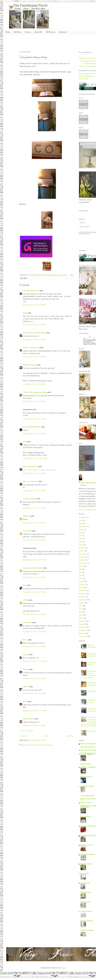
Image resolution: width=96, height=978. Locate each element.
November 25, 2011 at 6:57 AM (34, 560)
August (81, 529)
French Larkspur (87, 930)
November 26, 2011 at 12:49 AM (35, 661)
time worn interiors (30, 466)
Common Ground (87, 786)
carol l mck (27, 622)
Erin (24, 441)
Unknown (26, 516)
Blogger (63, 967)
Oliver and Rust (86, 920)
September (83, 526)
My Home (17, 32)
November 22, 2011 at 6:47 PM (34, 339)
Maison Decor (85, 816)
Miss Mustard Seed (87, 746)
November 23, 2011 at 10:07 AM (35, 458)
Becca (25, 639)
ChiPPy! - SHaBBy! (88, 767)
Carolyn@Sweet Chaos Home (34, 332)
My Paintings (50, 32)
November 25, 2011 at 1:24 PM (34, 646)
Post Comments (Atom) (38, 740)
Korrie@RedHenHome (32, 426)
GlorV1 (26, 686)
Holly (25, 312)
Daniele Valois (28, 718)
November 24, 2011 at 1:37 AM (34, 508)
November (82, 517)
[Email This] (21, 278)
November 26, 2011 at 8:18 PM (34, 693)
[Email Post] (71, 275)
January (81, 551)
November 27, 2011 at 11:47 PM (34, 710)
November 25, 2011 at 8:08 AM (34, 614)
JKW (25, 701)
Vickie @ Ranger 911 (31, 347)
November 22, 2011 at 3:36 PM (34, 305)
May (80, 538)
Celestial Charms (29, 498)
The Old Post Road (87, 854)
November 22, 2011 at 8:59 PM (34, 401)
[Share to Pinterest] (26, 278)
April (81, 520)
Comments (85, 226)
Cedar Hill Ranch (87, 795)
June (80, 535)
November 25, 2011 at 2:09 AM (34, 540)
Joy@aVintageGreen (31, 290)
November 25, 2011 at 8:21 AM (34, 631)
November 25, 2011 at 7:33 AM (34, 577)
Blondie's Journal (29, 364)
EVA (24, 585)
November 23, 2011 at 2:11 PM (34, 473)
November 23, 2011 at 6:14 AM (34, 418)
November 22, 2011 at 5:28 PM (34, 324)
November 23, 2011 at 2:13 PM (34, 490)
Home (8, 32)
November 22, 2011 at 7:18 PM (34, 356)
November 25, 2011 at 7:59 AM (34, 592)
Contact (28, 32)
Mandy (25, 654)
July (80, 532)
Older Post (70, 736)
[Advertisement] (10, 56)
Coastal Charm (86, 911)
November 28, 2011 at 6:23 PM (34, 725)
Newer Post (24, 736)
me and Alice (85, 882)
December (82, 554)
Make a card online (87, 66)
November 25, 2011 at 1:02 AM (34, 522)
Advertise (63, 32)
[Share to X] (23, 278)
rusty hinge (84, 873)
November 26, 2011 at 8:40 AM (34, 678)
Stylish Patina (85, 763)
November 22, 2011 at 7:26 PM (34, 384)
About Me (38, 32)
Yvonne (25, 669)
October (82, 560)
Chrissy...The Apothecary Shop (35, 392)
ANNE (25, 600)
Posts (83, 222)
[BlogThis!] (22, 278)
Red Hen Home (86, 863)
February (82, 548)
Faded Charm (85, 892)
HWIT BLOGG (86, 776)
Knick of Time (86, 802)
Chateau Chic (85, 901)
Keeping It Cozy (86, 844)
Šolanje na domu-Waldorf (33, 567)
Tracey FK (27, 530)
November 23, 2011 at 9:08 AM (34, 433)
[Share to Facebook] (25, 278)
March (81, 544)
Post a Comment (27, 730)
